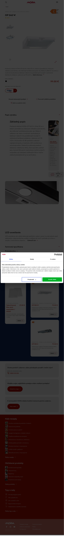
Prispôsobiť (31, 279)
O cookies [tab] (53, 259)
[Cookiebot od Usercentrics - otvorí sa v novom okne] (55, 254)
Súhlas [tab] (11, 259)
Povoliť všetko (52, 279)
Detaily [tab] (32, 259)
